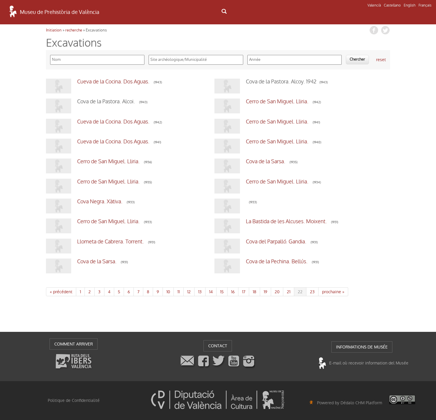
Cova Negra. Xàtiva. (100, 201)
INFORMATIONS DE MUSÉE (362, 347)
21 (288, 292)
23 (312, 292)
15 (222, 292)
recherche (73, 30)
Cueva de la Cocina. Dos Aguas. (114, 81)
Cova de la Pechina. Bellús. (277, 261)
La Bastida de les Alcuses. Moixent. (287, 221)
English (410, 5)
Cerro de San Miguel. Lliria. (278, 101)
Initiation (54, 30)
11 (178, 292)
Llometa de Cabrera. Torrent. (111, 241)
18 (254, 292)
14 (211, 292)
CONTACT (217, 346)
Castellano (392, 5)
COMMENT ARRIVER (73, 344)
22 (300, 292)
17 (243, 292)
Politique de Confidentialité (74, 400)
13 (200, 292)
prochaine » (333, 292)
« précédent (61, 292)
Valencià (374, 5)
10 (168, 292)
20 (277, 292)
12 (189, 292)
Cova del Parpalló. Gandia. (277, 241)
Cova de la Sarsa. (266, 161)
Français (425, 5)
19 (265, 292)
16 (233, 292)
